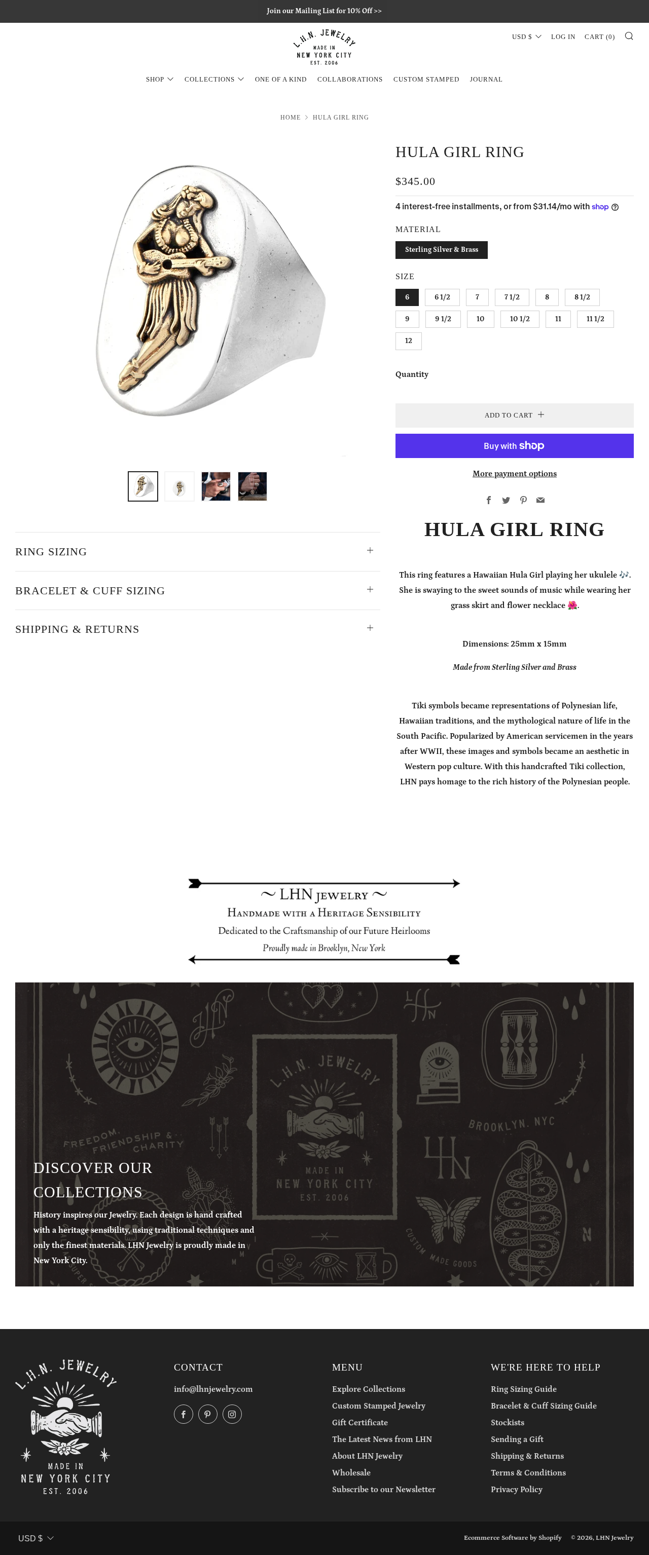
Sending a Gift (517, 1439)
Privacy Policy (517, 1489)
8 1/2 (582, 297)
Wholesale (351, 1472)
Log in (563, 37)
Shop (155, 79)
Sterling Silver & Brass (441, 250)
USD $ (522, 37)
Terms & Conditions (528, 1472)
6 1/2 (442, 297)
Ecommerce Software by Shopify (513, 1537)
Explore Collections (368, 1389)
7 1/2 (512, 297)
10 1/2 (520, 319)
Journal (486, 79)
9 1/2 (443, 319)
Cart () (600, 37)
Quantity (411, 374)
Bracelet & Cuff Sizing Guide (544, 1406)
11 (558, 319)
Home (290, 117)
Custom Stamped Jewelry (378, 1406)
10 (481, 319)
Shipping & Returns (527, 1456)
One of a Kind (281, 79)
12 (408, 341)
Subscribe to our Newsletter (384, 1489)
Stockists (507, 1422)
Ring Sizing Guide (524, 1389)
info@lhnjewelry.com (213, 1389)
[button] (143, 486)
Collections (210, 79)
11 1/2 (595, 319)
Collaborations (350, 79)
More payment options (515, 473)
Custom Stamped (426, 79)
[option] (197, 299)
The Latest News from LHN (382, 1439)
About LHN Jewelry (367, 1456)
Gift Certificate (360, 1422)
